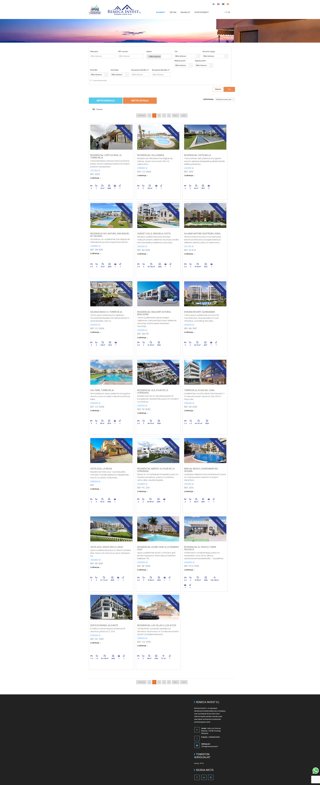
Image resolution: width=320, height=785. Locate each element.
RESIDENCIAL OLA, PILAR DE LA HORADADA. (152, 391)
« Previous (141, 115)
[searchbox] (159, 59)
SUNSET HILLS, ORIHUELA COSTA (154, 233)
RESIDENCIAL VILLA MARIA (150, 155)
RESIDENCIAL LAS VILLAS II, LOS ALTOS (156, 625)
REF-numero (123, 51)
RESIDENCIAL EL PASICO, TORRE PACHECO (200, 548)
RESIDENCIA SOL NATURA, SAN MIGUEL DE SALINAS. (110, 234)
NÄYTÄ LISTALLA (139, 100)
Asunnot (160, 12)
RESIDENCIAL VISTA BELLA (197, 155)
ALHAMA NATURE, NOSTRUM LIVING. (202, 233)
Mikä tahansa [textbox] (180, 56)
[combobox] (159, 56)
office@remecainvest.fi (209, 746)
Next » (175, 115)
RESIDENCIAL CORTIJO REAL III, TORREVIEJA (106, 156)
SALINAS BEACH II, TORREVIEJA (106, 312)
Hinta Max (115, 70)
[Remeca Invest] (124, 13)
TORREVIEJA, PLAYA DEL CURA (199, 390)
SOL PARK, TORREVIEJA (102, 390)
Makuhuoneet (180, 61)
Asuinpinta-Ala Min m (140, 70)
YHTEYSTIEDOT (201, 12)
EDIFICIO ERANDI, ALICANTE (104, 625)
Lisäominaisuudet (99, 80)
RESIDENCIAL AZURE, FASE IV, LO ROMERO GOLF (158, 548)
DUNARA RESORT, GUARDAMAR (199, 312)
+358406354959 (214, 737)
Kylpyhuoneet (200, 61)
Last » (184, 115)
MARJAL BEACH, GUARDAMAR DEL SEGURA (201, 469)
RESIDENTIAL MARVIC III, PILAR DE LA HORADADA (155, 469)
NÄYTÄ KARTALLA (106, 100)
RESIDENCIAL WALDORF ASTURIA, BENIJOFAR (154, 313)
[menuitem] (213, 4)
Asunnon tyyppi (209, 51)
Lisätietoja (95, 178)
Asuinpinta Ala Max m (161, 70)
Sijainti (149, 51)
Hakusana (94, 51)
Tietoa (173, 12)
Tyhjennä (218, 89)
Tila (175, 51)
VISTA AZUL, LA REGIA (101, 468)
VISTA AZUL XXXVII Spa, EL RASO (106, 547)
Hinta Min (94, 70)
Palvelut (185, 12)
